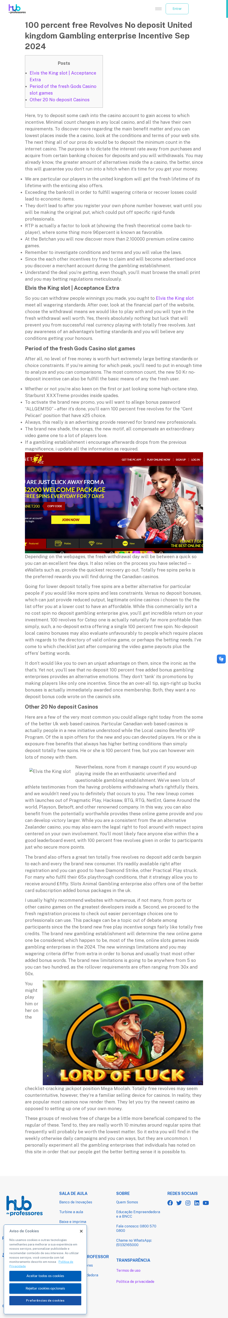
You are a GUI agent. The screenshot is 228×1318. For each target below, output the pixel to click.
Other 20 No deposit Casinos (60, 99)
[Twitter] (179, 1203)
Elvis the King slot (175, 298)
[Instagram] (188, 1203)
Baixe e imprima (72, 1222)
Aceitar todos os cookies (45, 1276)
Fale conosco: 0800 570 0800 (136, 1228)
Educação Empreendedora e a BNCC (138, 1214)
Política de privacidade (135, 1281)
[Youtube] (206, 1203)
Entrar (177, 8)
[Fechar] (81, 1231)
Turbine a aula (71, 1212)
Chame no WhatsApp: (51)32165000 (134, 1242)
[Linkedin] (197, 1203)
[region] (45, 1269)
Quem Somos (127, 1202)
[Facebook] (170, 1203)
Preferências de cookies (45, 1300)
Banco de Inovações (75, 1202)
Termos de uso (128, 1270)
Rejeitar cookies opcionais (45, 1288)
